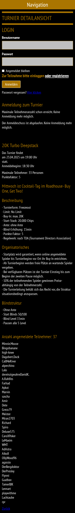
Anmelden (11, 84)
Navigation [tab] (37, 4)
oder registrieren (57, 75)
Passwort (7, 54)
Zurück (6, 508)
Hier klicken (34, 92)
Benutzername (11, 37)
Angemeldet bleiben (18, 71)
